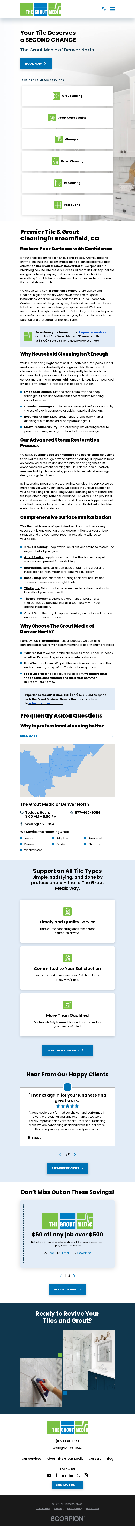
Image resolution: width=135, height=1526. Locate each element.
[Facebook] (57, 1475)
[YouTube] (49, 1475)
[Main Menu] (112, 9)
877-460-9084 (87, 813)
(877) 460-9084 (67, 1441)
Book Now (33, 63)
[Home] (40, 9)
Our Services (31, 1458)
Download (84, 1253)
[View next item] (74, 1154)
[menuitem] (43, 1508)
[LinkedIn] (64, 1475)
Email (65, 1253)
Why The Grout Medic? (65, 1050)
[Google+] (71, 1475)
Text (51, 1253)
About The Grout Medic (65, 1458)
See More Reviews (65, 1168)
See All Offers (65, 1289)
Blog (109, 1458)
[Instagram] (86, 1475)
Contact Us (65, 1485)
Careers (95, 1458)
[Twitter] (78, 1475)
